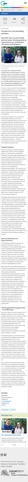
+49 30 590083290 (6, 401)
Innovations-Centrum (9, 10)
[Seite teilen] (5, 454)
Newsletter (9, 466)
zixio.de (3, 405)
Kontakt (3, 466)
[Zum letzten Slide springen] (2, 445)
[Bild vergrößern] (14, 54)
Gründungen (5, 409)
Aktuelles (20, 10)
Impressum (20, 461)
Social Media (21, 464)
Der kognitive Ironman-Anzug (11, 435)
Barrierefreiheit (13, 464)
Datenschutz (4, 464)
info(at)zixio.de (5, 403)
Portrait (13, 409)
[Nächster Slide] (25, 445)
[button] (1, 454)
